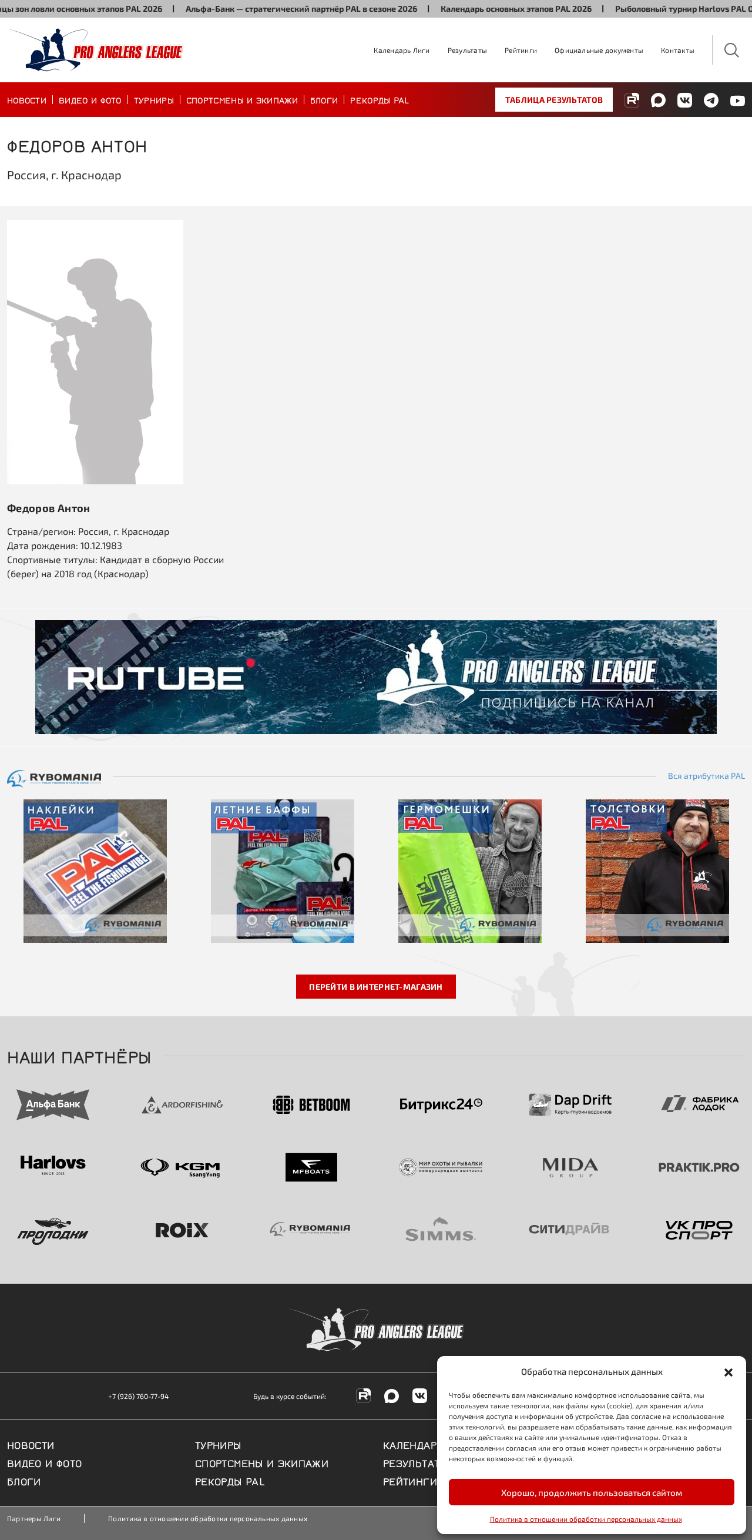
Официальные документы (599, 50)
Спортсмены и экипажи (242, 99)
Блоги (324, 99)
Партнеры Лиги (34, 1518)
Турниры (154, 99)
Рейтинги (521, 50)
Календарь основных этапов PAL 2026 (489, 8)
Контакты (677, 50)
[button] (728, 1371)
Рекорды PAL (379, 99)
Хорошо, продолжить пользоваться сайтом (591, 1492)
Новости (26, 99)
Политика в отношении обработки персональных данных (586, 1519)
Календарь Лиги (401, 50)
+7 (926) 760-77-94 (138, 1396)
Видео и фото (90, 99)
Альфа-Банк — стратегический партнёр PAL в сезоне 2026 (275, 8)
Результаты (467, 50)
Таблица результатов (554, 99)
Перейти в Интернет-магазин (375, 986)
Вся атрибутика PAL (706, 776)
